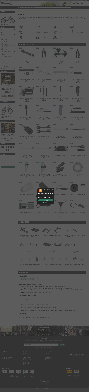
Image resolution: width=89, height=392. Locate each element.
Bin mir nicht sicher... (45, 202)
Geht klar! (46, 200)
